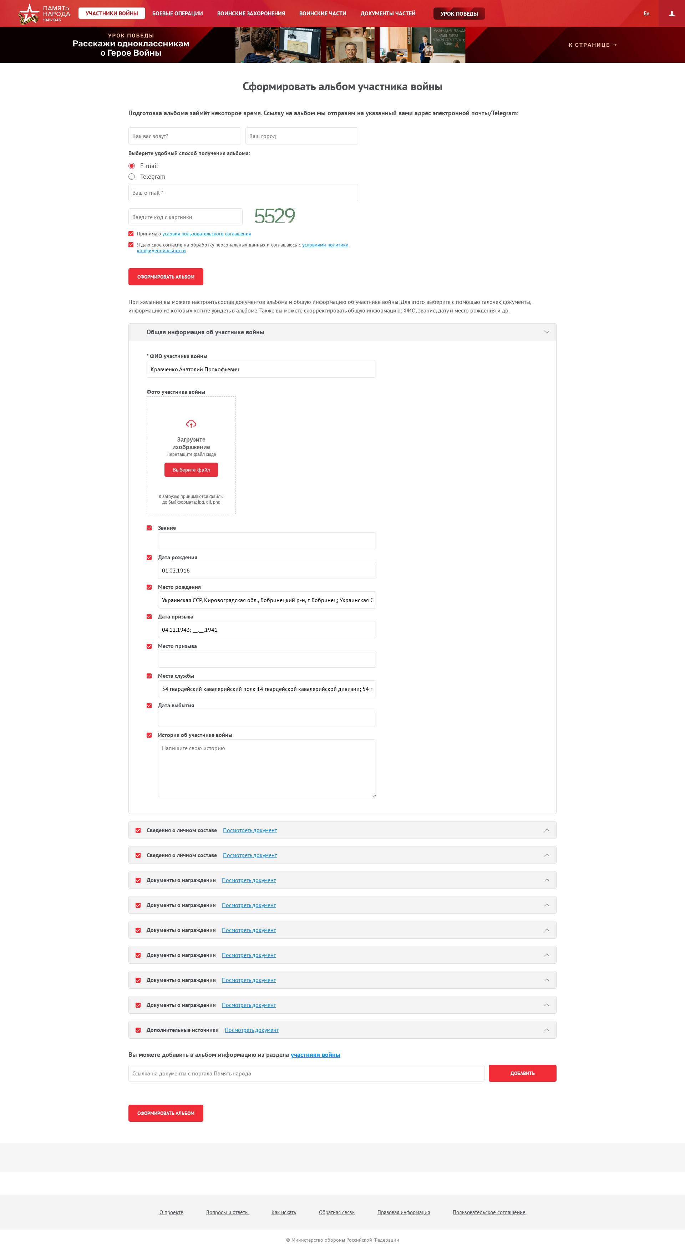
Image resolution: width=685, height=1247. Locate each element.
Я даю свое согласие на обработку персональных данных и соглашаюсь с (243, 247)
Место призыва (177, 646)
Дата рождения (177, 557)
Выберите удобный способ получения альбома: (189, 153)
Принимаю (194, 233)
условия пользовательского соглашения (206, 233)
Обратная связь (337, 1212)
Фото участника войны (176, 391)
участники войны (315, 1054)
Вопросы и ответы (227, 1212)
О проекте (171, 1212)
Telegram (153, 176)
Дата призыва (175, 616)
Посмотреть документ (250, 830)
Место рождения (179, 586)
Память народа (44, 14)
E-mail (149, 166)
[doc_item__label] (138, 830)
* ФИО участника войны (177, 356)
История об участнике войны (195, 734)
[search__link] (306, 1073)
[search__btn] (523, 1073)
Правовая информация (403, 1212)
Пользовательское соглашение (489, 1212)
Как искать (284, 1212)
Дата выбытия (176, 705)
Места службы (176, 675)
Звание (167, 527)
